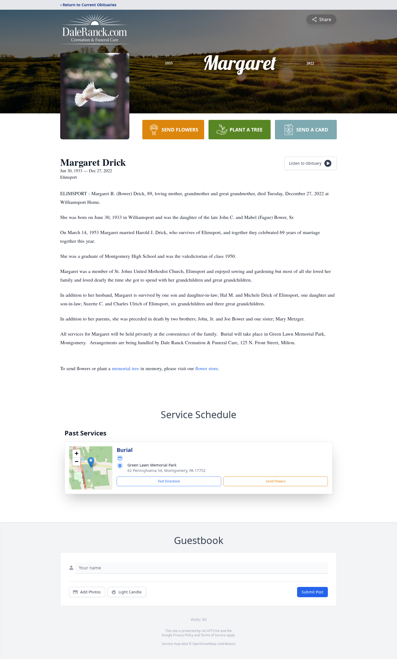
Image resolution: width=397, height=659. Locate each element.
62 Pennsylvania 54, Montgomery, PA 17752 (166, 470)
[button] (91, 462)
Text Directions (169, 481)
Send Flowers (276, 481)
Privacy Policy (183, 635)
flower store (206, 368)
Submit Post (312, 591)
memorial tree (125, 368)
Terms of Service (213, 635)
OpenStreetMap (204, 643)
